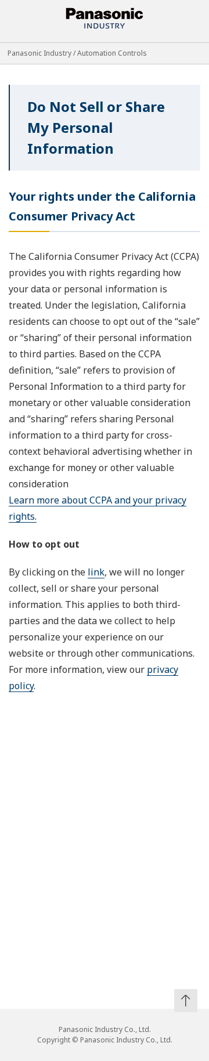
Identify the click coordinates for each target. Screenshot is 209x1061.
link (96, 572)
